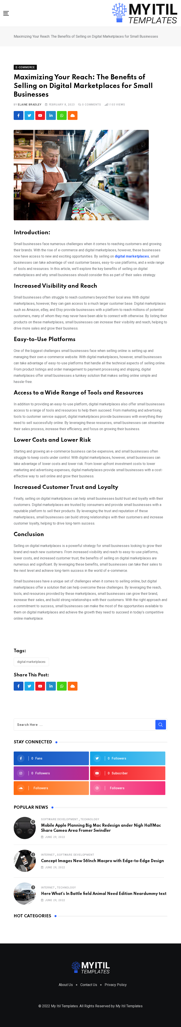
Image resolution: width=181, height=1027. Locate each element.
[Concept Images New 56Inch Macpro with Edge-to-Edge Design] (25, 861)
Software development (59, 819)
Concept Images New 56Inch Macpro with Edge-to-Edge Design (102, 861)
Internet (48, 854)
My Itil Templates (129, 1006)
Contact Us (88, 985)
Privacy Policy (116, 985)
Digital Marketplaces (31, 662)
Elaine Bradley (29, 104)
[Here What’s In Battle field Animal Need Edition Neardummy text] (25, 894)
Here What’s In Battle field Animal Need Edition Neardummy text (103, 894)
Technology (90, 819)
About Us (66, 985)
